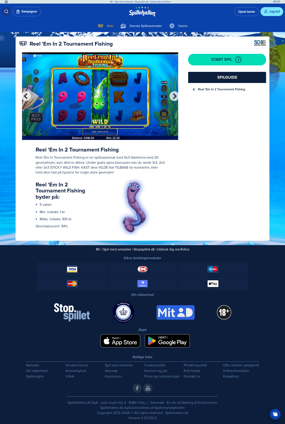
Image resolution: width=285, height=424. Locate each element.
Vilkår (69, 376)
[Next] (174, 96)
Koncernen (113, 376)
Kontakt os (192, 376)
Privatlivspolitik (195, 365)
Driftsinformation (236, 371)
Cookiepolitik (154, 365)
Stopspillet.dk (142, 1)
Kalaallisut (231, 376)
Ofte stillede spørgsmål (241, 365)
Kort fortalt (192, 371)
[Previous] (26, 96)
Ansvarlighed (75, 371)
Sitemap (111, 371)
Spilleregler (35, 376)
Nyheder (32, 365)
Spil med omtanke (124, 1)
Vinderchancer (76, 365)
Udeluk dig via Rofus (160, 1)
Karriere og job (155, 371)
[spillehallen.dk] (142, 11)
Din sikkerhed (36, 371)
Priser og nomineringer (162, 376)
